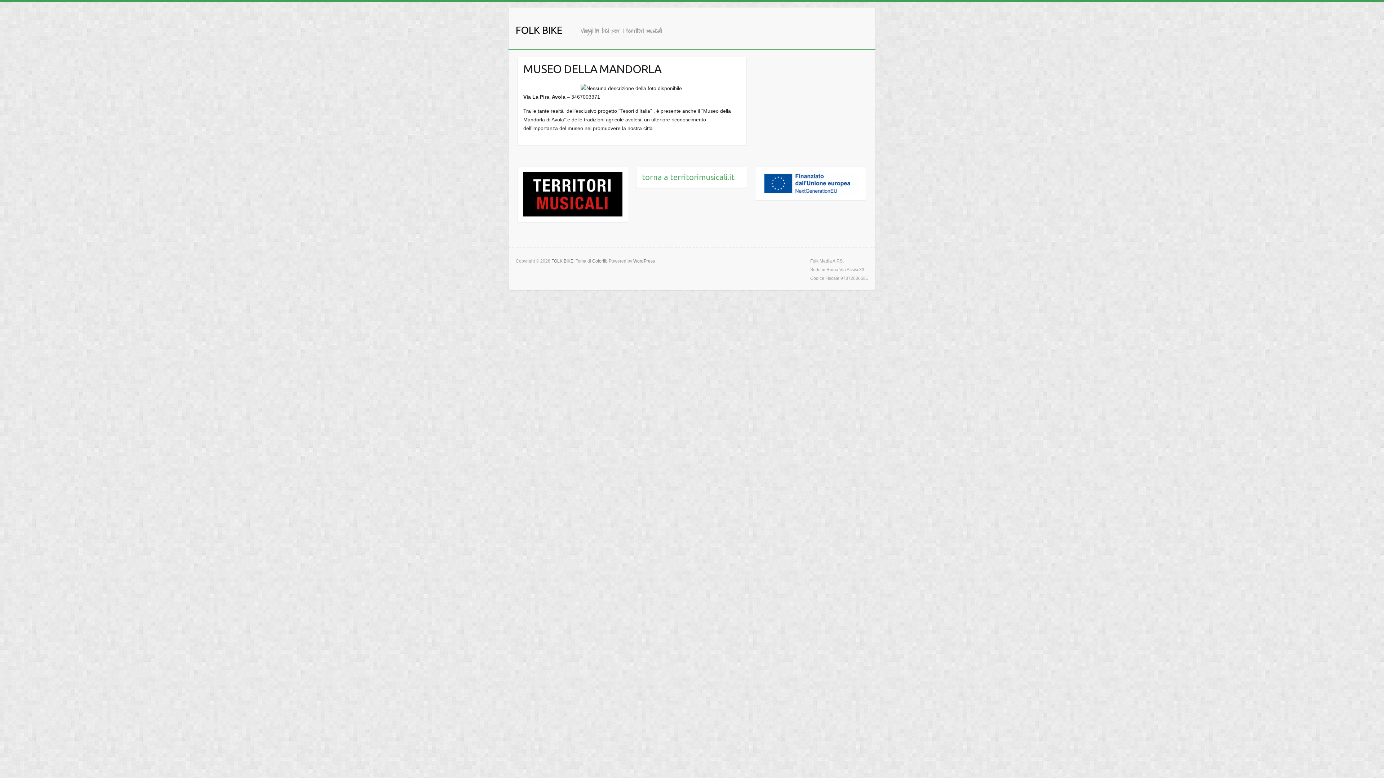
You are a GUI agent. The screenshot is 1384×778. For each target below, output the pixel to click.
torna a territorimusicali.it (688, 177)
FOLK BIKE (539, 30)
